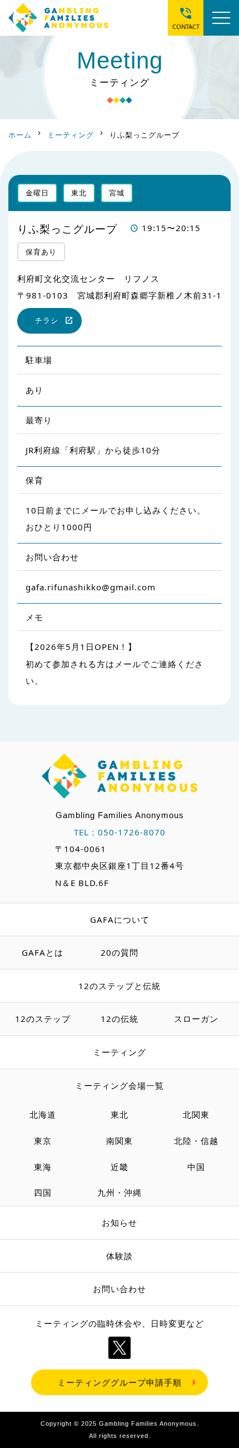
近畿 (119, 1166)
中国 (196, 1166)
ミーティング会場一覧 (119, 1085)
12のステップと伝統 (119, 985)
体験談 (119, 1255)
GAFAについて (120, 919)
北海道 (42, 1114)
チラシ (46, 320)
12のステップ (43, 1018)
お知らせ (119, 1222)
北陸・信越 (196, 1140)
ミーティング (70, 135)
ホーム (20, 135)
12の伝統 (119, 1018)
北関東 (196, 1114)
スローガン (196, 1018)
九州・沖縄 (119, 1192)
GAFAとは (42, 952)
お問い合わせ (119, 1288)
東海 (43, 1166)
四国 (43, 1192)
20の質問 (119, 952)
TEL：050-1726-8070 (120, 832)
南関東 (119, 1140)
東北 (119, 1114)
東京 (43, 1140)
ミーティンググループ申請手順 (119, 1382)
